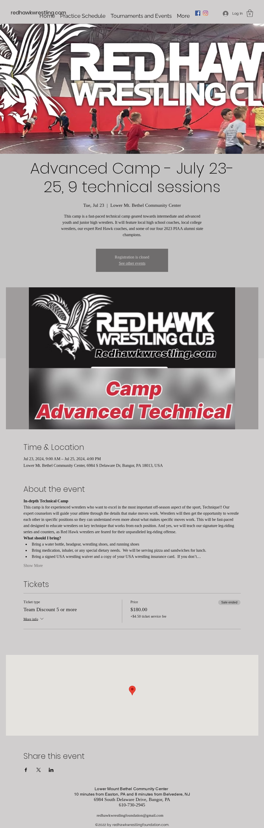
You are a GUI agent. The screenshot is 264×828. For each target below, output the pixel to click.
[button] (250, 13)
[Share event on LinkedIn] (51, 770)
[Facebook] (197, 13)
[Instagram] (205, 13)
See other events (132, 263)
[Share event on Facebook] (25, 770)
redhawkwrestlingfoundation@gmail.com (130, 815)
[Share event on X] (38, 770)
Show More (33, 565)
